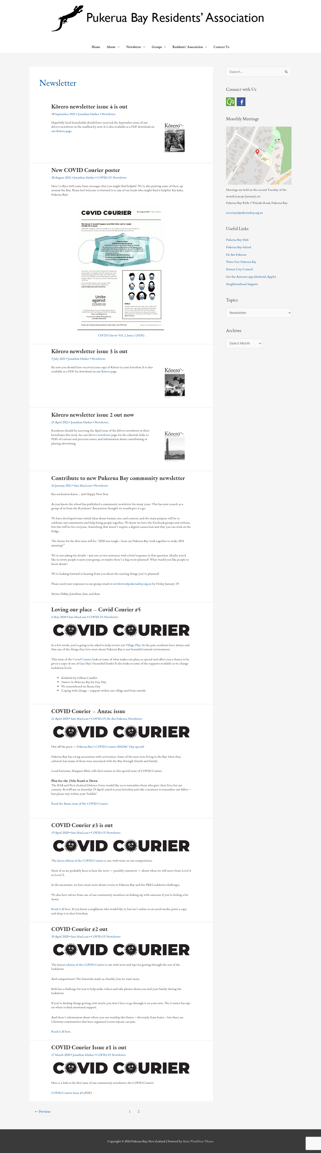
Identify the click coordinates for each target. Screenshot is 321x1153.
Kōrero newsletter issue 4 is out (89, 106)
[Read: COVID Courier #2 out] (121, 950)
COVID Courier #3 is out (82, 825)
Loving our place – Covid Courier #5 (96, 609)
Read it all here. (61, 909)
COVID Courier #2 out (79, 929)
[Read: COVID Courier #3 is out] (121, 845)
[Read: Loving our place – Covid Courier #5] (121, 630)
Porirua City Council (239, 269)
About (111, 47)
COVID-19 (104, 177)
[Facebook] (241, 101)
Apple (271, 276)
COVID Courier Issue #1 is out (88, 1047)
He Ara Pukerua (117, 718)
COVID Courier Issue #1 (67, 1093)
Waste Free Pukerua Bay (241, 262)
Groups (157, 47)
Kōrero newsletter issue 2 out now (92, 414)
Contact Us (221, 47)
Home (96, 47)
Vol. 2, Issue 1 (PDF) (121, 335)
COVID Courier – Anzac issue (88, 711)
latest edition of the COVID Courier (80, 860)
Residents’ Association (188, 47)
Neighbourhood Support (242, 284)
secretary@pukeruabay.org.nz (244, 212)
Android (260, 276)
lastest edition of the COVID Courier (81, 964)
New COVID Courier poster (85, 170)
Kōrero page (64, 131)
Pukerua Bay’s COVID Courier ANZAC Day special (110, 746)
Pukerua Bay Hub (237, 239)
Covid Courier (82, 659)
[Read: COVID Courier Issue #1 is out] (121, 1068)
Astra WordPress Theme (198, 1141)
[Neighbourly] (230, 101)
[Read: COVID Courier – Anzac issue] (121, 732)
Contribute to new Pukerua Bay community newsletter (118, 478)
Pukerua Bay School (238, 247)
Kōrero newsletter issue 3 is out (89, 351)
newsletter (99, 435)
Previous (42, 1111)
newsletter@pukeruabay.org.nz (132, 584)
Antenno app (244, 276)
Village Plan (133, 645)
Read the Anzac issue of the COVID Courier (79, 803)
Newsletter (133, 47)
